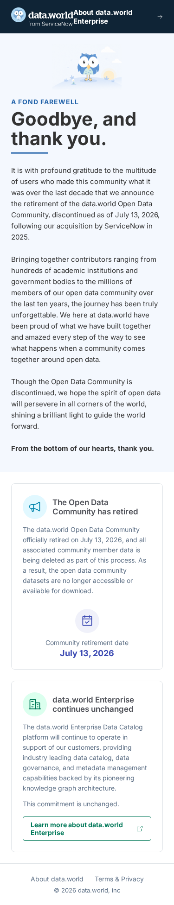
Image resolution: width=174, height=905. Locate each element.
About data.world (57, 879)
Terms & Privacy (119, 879)
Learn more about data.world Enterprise (77, 828)
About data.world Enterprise (102, 16)
